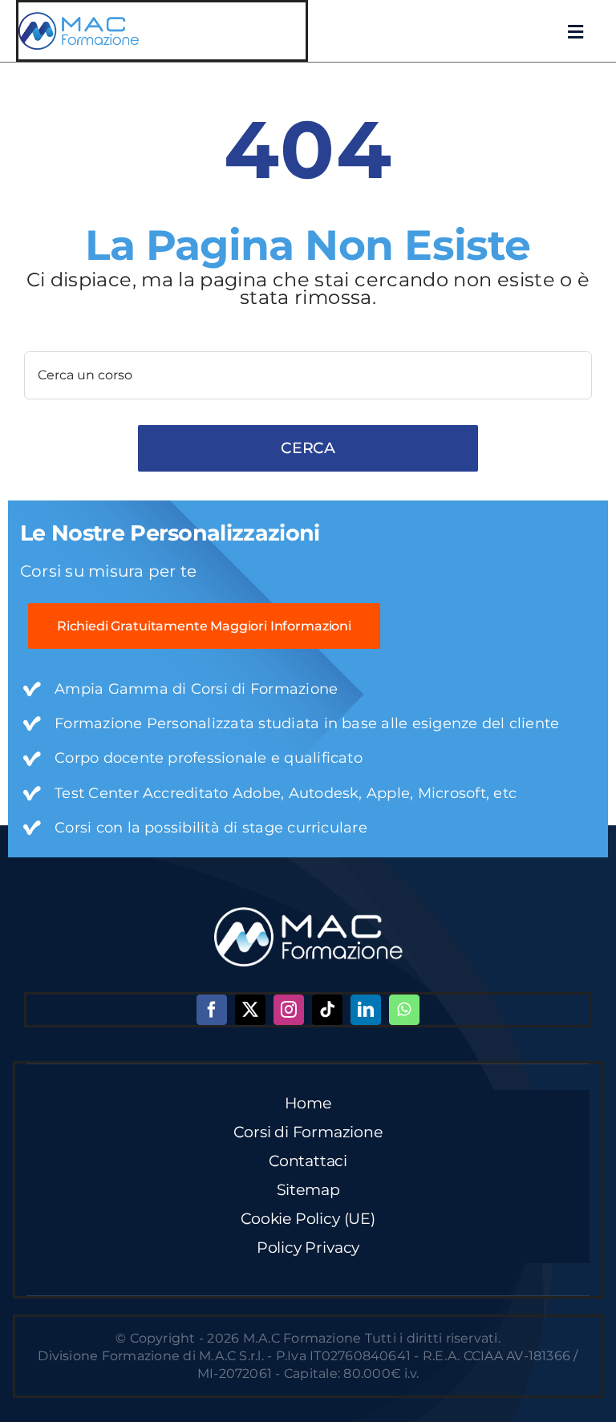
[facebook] (212, 1010)
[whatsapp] (404, 1010)
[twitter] (250, 1010)
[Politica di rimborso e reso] (78, 18)
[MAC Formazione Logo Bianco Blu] (308, 913)
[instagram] (289, 1010)
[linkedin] (366, 1010)
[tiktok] (327, 1010)
